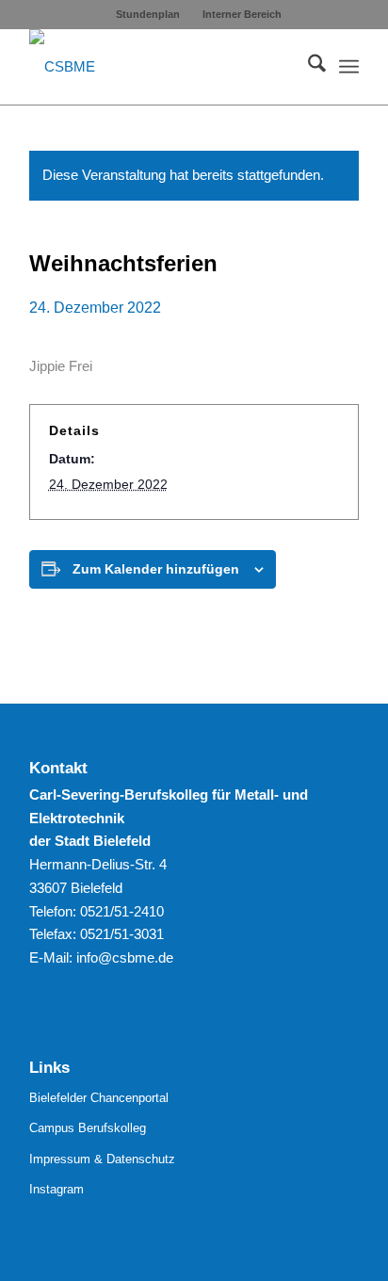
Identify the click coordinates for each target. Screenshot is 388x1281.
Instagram (56, 1189)
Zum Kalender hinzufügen (156, 568)
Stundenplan (148, 14)
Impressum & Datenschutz (102, 1159)
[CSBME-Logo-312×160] (161, 67)
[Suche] (307, 67)
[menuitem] (148, 14)
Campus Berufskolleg (87, 1128)
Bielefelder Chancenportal (99, 1098)
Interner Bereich (242, 14)
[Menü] (349, 66)
